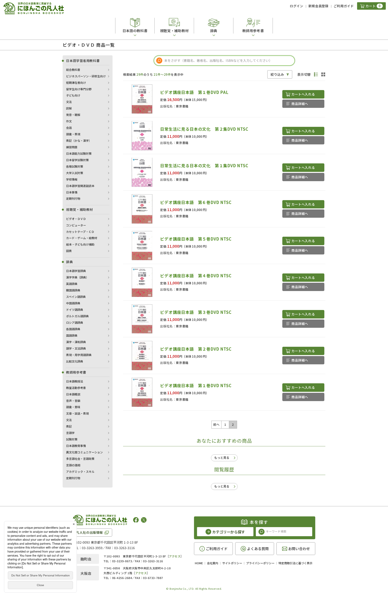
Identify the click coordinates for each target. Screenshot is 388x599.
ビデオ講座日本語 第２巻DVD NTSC (195, 349)
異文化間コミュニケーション (84, 452)
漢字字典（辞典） (77, 277)
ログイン (296, 5)
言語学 (70, 433)
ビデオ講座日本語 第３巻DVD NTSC (195, 312)
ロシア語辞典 (74, 323)
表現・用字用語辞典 (79, 355)
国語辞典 (71, 335)
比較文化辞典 (74, 361)
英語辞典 (71, 284)
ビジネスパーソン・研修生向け (86, 76)
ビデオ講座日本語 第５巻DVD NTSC (195, 239)
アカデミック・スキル (80, 472)
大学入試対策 (74, 173)
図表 (69, 251)
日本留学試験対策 (77, 160)
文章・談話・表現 (77, 413)
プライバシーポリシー (260, 563)
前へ (216, 424)
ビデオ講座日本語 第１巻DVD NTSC (195, 385)
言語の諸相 (73, 465)
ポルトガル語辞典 (77, 316)
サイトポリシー (232, 563)
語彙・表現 (73, 134)
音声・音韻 (73, 401)
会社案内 (212, 563)
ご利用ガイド (344, 5)
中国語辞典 (73, 303)
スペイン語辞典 (76, 297)
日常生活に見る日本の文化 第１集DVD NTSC (204, 165)
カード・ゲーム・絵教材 (81, 238)
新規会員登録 (318, 5)
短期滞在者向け (76, 83)
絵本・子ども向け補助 (80, 244)
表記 (69, 426)
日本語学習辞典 (76, 271)
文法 (69, 102)
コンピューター (76, 225)
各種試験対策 (74, 166)
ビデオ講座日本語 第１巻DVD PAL (194, 92)
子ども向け (73, 95)
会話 (69, 128)
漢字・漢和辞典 (76, 342)
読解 (69, 108)
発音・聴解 (73, 115)
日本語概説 (73, 394)
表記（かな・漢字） (79, 141)
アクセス (174, 556)
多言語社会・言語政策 (80, 459)
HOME (199, 563)
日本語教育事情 (76, 446)
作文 (69, 121)
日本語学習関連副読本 (80, 186)
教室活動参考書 (76, 388)
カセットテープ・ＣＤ (80, 232)
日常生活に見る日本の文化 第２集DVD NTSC (204, 129)
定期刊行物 (73, 199)
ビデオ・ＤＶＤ (76, 219)
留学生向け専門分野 (79, 89)
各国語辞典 (73, 329)
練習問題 (71, 147)
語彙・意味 (73, 407)
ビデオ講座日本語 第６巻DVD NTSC (195, 202)
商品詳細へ (299, 103)
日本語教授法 (74, 381)
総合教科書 (73, 70)
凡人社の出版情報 (89, 532)
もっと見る (221, 457)
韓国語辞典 (73, 290)
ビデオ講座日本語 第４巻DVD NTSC (195, 275)
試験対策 (71, 439)
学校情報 (71, 179)
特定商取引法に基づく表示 (295, 563)
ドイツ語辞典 (74, 310)
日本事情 (71, 192)
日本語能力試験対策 (79, 153)
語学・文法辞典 (76, 348)
